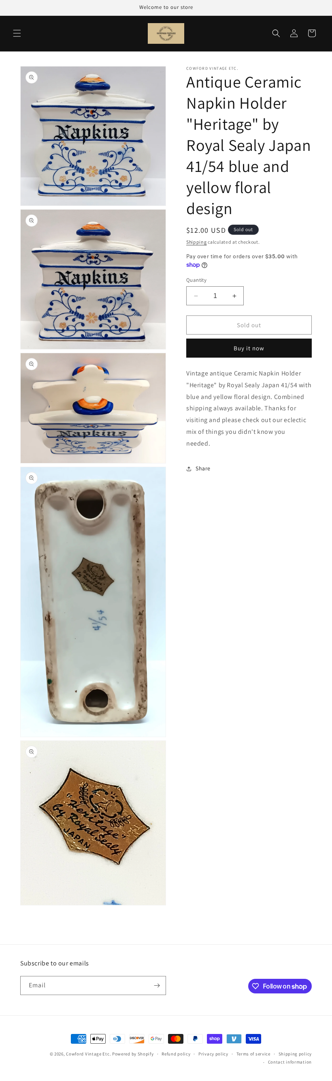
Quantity (196, 280)
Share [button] (203, 468)
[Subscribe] (157, 985)
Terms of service (253, 1054)
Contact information (290, 1062)
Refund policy (176, 1054)
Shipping (196, 242)
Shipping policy (295, 1054)
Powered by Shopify (133, 1054)
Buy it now (249, 348)
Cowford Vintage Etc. (88, 1054)
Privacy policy (213, 1054)
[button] (17, 33)
